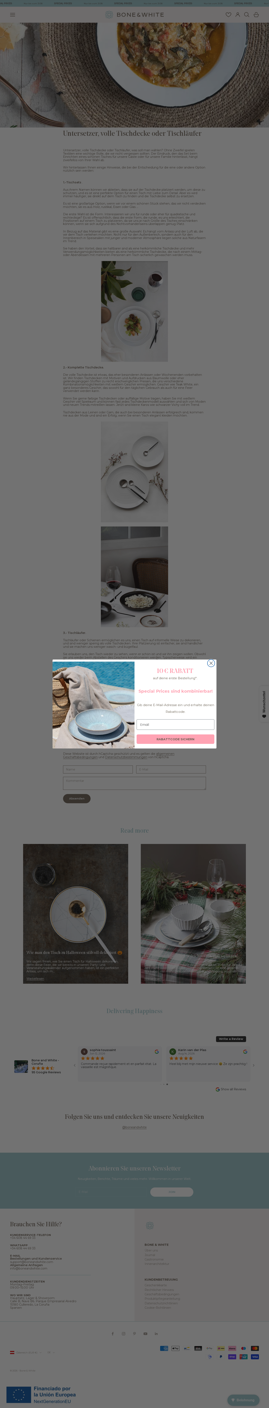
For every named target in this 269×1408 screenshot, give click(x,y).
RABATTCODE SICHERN (175, 739)
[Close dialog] (211, 663)
